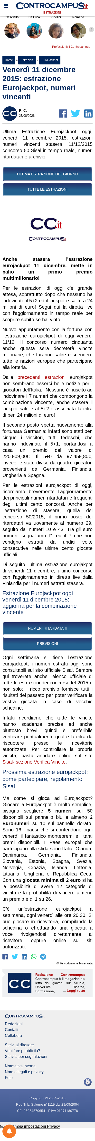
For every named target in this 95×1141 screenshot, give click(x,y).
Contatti (11, 1030)
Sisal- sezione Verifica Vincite (34, 762)
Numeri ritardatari (47, 628)
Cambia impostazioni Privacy (35, 1126)
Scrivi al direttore (19, 1045)
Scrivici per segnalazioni (26, 1057)
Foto (9, 1078)
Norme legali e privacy (24, 1072)
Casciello (12, 17)
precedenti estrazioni (41, 377)
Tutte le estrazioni (47, 189)
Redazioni (14, 1024)
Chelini (56, 17)
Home (9, 60)
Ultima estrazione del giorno (47, 174)
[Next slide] (91, 29)
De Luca (34, 17)
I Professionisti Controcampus (70, 46)
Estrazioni (52, 12)
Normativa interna (20, 1066)
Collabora (13, 1036)
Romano (78, 17)
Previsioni (47, 643)
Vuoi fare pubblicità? (22, 1051)
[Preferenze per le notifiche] (9, 1131)
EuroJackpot (50, 60)
